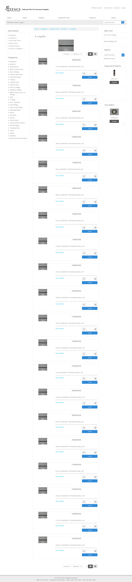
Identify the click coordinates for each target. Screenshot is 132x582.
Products (41, 18)
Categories (44, 29)
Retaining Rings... (15, 110)
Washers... (13, 136)
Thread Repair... (15, 125)
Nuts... (12, 97)
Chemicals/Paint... (16, 77)
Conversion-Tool (63, 18)
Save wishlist (59, 73)
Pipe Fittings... (14, 105)
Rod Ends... (13, 115)
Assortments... (14, 67)
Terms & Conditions (16, 49)
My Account (108, 8)
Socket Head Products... (18, 123)
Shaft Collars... (14, 120)
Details (114, 82)
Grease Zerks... (15, 85)
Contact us (92, 18)
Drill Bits (63, 29)
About (25, 18)
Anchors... (13, 64)
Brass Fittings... (15, 72)
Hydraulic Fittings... (16, 90)
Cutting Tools (54, 29)
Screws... (13, 118)
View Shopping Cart (110, 41)
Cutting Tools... (15, 82)
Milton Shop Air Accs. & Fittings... (17, 93)
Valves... (12, 133)
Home (9, 18)
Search (113, 18)
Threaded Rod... (15, 128)
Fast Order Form (15, 41)
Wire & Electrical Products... (19, 138)
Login (123, 8)
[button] (105, 83)
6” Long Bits (72, 29)
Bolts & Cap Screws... (17, 69)
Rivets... (12, 113)
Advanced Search (109, 58)
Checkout (12, 35)
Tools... (12, 131)
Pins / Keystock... (15, 102)
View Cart (117, 8)
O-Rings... (13, 100)
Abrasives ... (14, 62)
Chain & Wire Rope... (16, 74)
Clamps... (13, 80)
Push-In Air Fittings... (16, 107)
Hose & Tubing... (15, 87)
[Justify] (95, 54)
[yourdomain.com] (35, 9)
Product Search (14, 46)
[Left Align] (90, 54)
